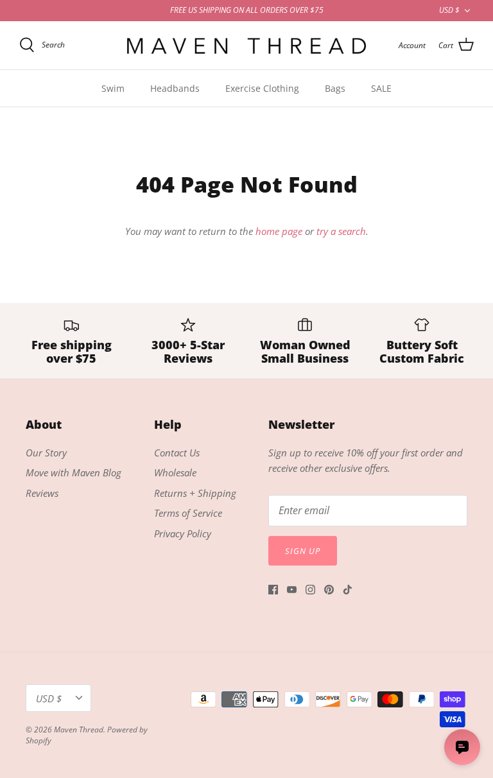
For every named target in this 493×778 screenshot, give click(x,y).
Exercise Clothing (262, 88)
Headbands (175, 88)
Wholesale (175, 472)
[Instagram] (310, 589)
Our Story (46, 452)
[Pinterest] (329, 589)
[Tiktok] (347, 589)
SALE (381, 88)
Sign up (302, 551)
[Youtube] (292, 589)
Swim (113, 88)
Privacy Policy (182, 533)
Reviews (42, 493)
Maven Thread (78, 729)
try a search (341, 231)
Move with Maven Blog (73, 472)
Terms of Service (188, 512)
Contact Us (177, 452)
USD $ (449, 9)
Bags (335, 88)
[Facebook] (273, 589)
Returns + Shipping (195, 493)
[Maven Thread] (246, 45)
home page (278, 231)
